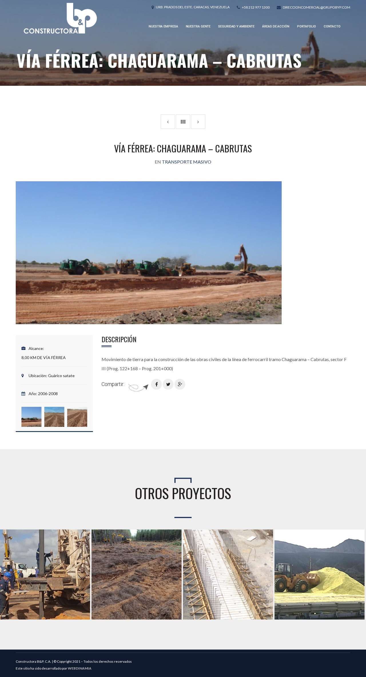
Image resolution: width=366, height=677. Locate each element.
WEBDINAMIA (80, 668)
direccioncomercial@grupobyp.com (316, 7)
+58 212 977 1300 (256, 7)
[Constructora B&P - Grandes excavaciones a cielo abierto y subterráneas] (60, 18)
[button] (31, 417)
